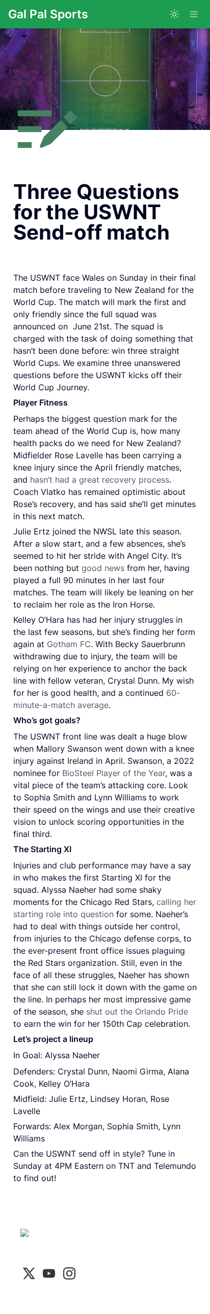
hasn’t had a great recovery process (99, 480)
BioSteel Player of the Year (113, 773)
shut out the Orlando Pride (137, 1011)
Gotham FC (69, 644)
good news (103, 568)
